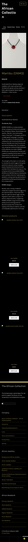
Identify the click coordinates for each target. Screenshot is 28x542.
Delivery (4, 443)
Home (4, 27)
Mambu (18, 27)
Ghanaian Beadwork (7, 501)
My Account (4, 539)
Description (5, 110)
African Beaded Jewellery (8, 461)
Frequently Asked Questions (9, 428)
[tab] (14, 110)
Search (14, 539)
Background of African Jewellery (11, 457)
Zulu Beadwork (6, 520)
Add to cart (14, 265)
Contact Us (5, 424)
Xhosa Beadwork (6, 516)
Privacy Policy (5, 439)
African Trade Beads (7, 480)
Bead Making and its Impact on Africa (12, 487)
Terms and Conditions (8, 436)
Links (3, 432)
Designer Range (11, 27)
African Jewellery (6, 465)
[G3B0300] (14, 50)
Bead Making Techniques (9, 483)
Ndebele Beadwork (7, 509)
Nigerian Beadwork (7, 512)
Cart (22, 538)
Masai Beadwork (6, 505)
